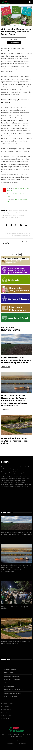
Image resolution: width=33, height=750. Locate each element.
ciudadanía (5, 213)
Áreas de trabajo (8, 667)
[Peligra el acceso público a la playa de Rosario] (16, 592)
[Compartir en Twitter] (11, 225)
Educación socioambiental (13, 689)
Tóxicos (7, 683)
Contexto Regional (11, 696)
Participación (6, 217)
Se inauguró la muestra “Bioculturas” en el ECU (15, 242)
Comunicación (12, 743)
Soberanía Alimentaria (12, 679)
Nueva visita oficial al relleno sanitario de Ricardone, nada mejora (14, 441)
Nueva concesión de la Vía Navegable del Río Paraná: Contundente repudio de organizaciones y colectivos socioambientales (14, 400)
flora (20, 213)
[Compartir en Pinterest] (21, 225)
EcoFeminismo (9, 686)
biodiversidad (23, 210)
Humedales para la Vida (14, 42)
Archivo (7, 700)
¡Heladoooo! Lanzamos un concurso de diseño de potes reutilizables (17, 234)
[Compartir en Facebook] (6, 225)
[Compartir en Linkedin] (26, 225)
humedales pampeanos (9, 215)
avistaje (15, 210)
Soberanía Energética (11, 676)
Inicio (4, 664)
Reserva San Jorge (16, 217)
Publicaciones (7, 709)
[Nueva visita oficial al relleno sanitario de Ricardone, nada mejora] (16, 425)
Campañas (6, 706)
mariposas (21, 215)
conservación (14, 213)
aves (10, 210)
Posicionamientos (8, 703)
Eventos (5, 712)
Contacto (6, 718)
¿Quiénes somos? (10, 669)
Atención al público (19, 741)
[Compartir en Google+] (16, 225)
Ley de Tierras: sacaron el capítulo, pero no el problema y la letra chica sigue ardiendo (16, 360)
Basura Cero (8, 672)
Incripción (22, 743)
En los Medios (7, 715)
